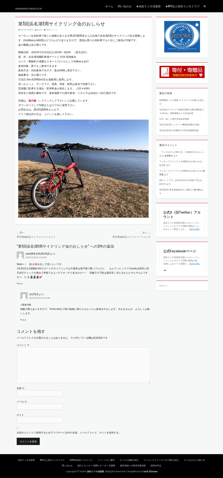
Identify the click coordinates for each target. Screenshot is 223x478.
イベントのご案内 (106, 459)
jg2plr (162, 165)
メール (22, 401)
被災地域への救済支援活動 (133, 465)
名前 (21, 388)
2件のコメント (52, 30)
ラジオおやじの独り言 (194, 459)
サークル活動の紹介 (129, 459)
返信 (21, 283)
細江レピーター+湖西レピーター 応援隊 (96, 465)
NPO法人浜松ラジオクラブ (52, 459)
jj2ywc (39, 30)
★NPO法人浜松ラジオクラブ (182, 6)
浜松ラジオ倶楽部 (31, 4)
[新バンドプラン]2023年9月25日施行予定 (179, 180)
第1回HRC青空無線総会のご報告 (175, 189)
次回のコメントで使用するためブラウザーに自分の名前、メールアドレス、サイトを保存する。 (69, 432)
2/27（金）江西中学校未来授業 (174, 119)
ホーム (109, 6)
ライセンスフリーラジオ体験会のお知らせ (179, 161)
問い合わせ (125, 6)
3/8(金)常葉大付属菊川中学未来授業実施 (178, 130)
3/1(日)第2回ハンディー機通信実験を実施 (179, 124)
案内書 (32, 100)
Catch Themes (149, 471)
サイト (20, 414)
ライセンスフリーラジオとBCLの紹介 (161, 459)
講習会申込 (156, 465)
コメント (23, 345)
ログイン (163, 285)
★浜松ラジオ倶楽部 (148, 6)
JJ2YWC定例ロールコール (81, 459)
